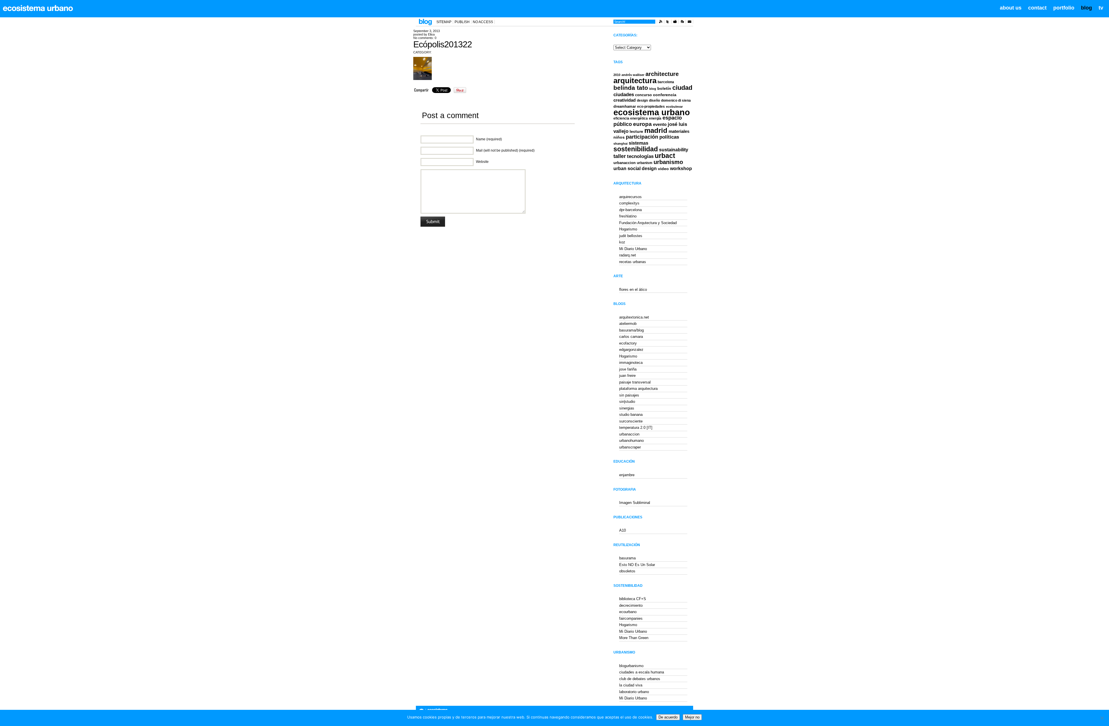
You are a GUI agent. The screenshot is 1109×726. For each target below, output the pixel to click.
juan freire (627, 375)
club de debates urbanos (639, 679)
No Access (483, 22)
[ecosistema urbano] (38, 8)
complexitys (629, 203)
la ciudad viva (630, 685)
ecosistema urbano (651, 112)
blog (1086, 8)
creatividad (624, 100)
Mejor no (692, 717)
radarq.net (627, 255)
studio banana (631, 414)
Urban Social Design (635, 168)
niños (619, 137)
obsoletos (627, 571)
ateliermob (628, 323)
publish (462, 22)
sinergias (626, 408)
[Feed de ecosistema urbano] (660, 23)
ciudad (682, 87)
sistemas (638, 143)
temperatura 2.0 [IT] (635, 427)
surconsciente (631, 421)
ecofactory (628, 343)
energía (655, 118)
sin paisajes (629, 395)
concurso (643, 95)
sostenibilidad (635, 149)
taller (619, 156)
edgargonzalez (631, 349)
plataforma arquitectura (638, 388)
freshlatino (628, 216)
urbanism (644, 163)
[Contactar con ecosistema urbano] (689, 23)
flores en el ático (633, 289)
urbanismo (668, 162)
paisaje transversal (635, 382)
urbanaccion (624, 163)
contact (1037, 8)
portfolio (1063, 8)
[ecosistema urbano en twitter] (668, 23)
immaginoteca (631, 362)
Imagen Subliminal (634, 502)
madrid (655, 130)
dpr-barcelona (630, 210)
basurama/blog (631, 330)
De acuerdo (668, 717)
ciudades (623, 94)
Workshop (681, 168)
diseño (654, 100)
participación (642, 137)
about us (1010, 8)
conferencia (664, 95)
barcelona (666, 82)
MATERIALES (679, 131)
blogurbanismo (631, 666)
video (663, 168)
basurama (627, 558)
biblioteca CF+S (632, 599)
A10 (622, 530)
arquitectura (634, 81)
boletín (664, 88)
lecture (636, 131)
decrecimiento (631, 605)
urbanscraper (630, 447)
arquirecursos (630, 197)
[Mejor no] (1102, 718)
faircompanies (631, 618)
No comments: (424, 38)
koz (622, 242)
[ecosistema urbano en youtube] (675, 23)
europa (642, 124)
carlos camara (631, 336)
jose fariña (628, 369)
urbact (665, 155)
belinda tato (630, 87)
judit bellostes (630, 236)
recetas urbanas (632, 262)
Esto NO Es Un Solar (637, 565)
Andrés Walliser (633, 75)
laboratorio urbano (634, 692)
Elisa (431, 34)
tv (1101, 8)
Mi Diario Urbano (633, 249)
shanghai (620, 143)
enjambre (626, 475)
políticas (669, 137)
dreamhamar (624, 106)
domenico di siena (676, 100)
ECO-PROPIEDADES (651, 106)
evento (660, 124)
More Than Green (633, 638)
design (642, 100)
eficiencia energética (630, 118)
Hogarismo (628, 229)
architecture (662, 74)
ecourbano (628, 612)
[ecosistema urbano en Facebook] (682, 23)
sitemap (443, 22)
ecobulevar (674, 106)
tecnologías (640, 156)
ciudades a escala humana (641, 672)
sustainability (673, 149)
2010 (616, 75)
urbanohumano (631, 440)
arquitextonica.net (634, 317)
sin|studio (627, 401)
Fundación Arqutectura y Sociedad (648, 223)
